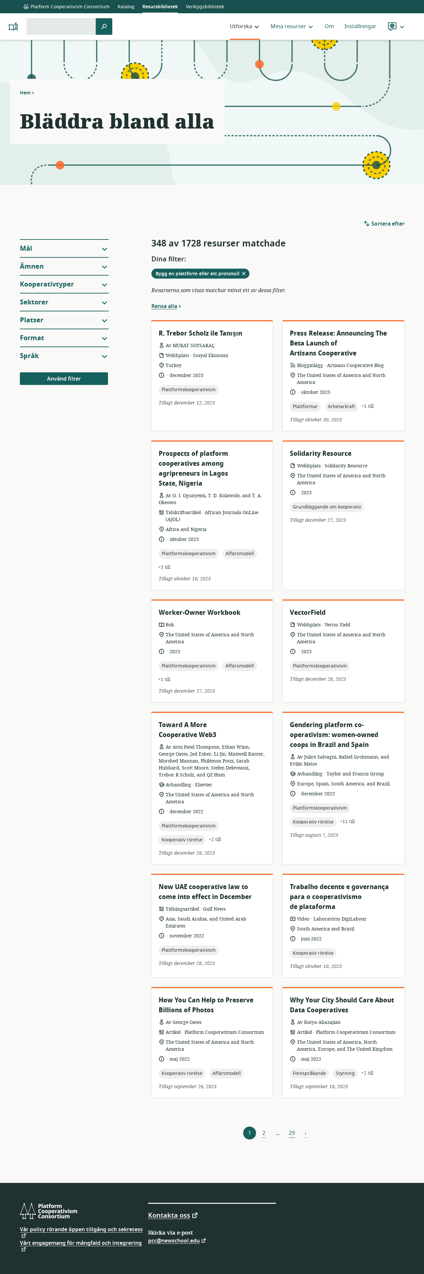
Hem (25, 92)
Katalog (126, 6)
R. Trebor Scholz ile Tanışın (200, 333)
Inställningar (360, 26)
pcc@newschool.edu (174, 1240)
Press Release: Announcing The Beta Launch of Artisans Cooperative (338, 343)
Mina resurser (288, 26)
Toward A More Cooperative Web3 (187, 730)
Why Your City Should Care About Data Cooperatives (342, 1005)
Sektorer (34, 302)
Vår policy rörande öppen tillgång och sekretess (81, 1230)
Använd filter (64, 379)
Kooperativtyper (47, 284)
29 (292, 1133)
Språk (29, 356)
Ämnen (32, 266)
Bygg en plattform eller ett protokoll (202, 274)
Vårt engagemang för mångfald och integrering (81, 1244)
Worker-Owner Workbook (199, 612)
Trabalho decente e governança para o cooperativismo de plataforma (339, 897)
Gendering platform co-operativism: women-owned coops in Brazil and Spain (334, 735)
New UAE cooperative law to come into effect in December (205, 892)
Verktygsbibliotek (205, 6)
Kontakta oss (169, 1215)
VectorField (308, 612)
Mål (26, 248)
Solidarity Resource (320, 453)
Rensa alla (164, 306)
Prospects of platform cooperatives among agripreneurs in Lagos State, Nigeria (193, 468)
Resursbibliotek (160, 6)
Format (32, 338)
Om (329, 26)
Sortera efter (387, 224)
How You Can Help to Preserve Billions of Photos (206, 1005)
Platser (31, 320)
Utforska (241, 26)
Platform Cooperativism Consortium (69, 6)
